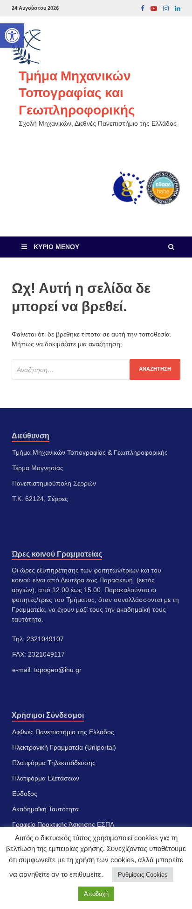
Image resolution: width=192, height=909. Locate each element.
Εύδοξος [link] (24, 793)
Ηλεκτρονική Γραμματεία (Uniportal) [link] (64, 747)
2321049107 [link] (45, 639)
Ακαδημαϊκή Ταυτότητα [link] (45, 809)
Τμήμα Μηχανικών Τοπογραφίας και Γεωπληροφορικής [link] (77, 92)
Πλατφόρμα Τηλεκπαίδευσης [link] (54, 762)
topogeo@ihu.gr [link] (58, 669)
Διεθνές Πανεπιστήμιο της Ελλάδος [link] (63, 732)
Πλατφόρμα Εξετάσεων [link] (45, 778)
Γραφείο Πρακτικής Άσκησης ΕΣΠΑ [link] (63, 824)
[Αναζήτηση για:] (96, 369)
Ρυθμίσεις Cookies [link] (143, 874)
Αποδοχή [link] (96, 893)
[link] (12, 35)
